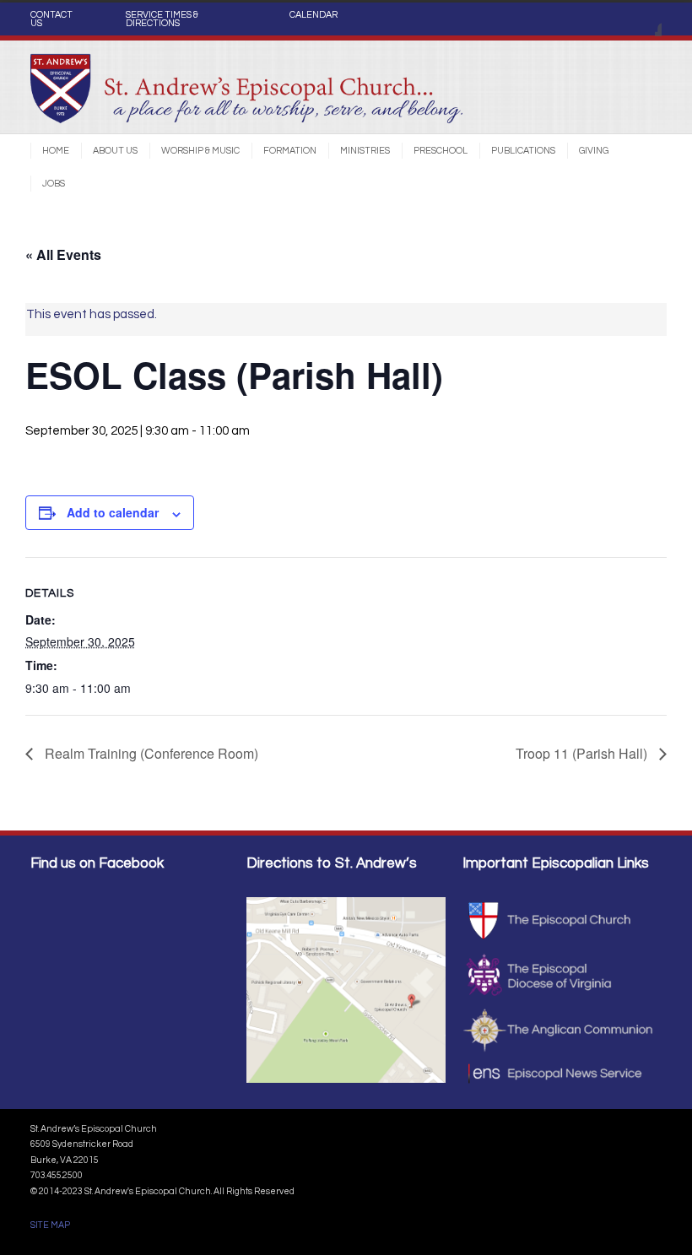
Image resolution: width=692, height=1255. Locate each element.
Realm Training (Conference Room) (149, 753)
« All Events (63, 254)
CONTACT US (51, 19)
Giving (593, 150)
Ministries (365, 150)
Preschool (441, 150)
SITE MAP (50, 1225)
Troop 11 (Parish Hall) (583, 753)
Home (55, 150)
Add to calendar (113, 512)
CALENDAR (313, 15)
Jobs (53, 183)
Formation (289, 150)
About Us (115, 150)
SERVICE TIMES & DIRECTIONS (162, 19)
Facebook (645, 19)
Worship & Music (200, 150)
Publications (523, 150)
